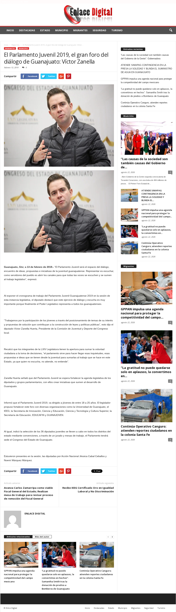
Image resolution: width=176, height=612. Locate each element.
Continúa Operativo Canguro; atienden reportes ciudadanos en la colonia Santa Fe (96, 574)
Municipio (61, 30)
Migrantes (80, 30)
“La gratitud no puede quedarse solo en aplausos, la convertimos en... (156, 230)
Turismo (117, 30)
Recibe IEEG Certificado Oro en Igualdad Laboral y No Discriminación (88, 489)
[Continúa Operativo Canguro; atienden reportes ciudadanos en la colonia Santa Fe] (97, 555)
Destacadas (27, 30)
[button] (170, 30)
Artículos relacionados (18, 536)
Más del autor (42, 536)
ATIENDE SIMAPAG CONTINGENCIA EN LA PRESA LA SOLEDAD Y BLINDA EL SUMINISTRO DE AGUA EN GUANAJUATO (146, 69)
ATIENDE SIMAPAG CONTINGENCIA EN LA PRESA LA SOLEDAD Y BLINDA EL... (153, 195)
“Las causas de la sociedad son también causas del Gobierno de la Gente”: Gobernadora (145, 57)
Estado (45, 30)
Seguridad (99, 30)
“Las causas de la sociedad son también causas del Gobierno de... (144, 163)
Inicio (10, 30)
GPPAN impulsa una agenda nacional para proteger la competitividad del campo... (156, 213)
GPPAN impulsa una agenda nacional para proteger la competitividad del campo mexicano (146, 80)
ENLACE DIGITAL (35, 513)
